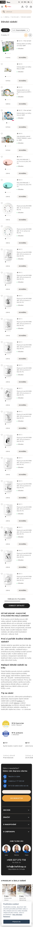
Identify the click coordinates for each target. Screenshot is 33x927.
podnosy (20, 701)
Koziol (8, 675)
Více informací (17, 914)
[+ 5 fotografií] (8, 139)
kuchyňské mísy (6, 705)
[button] (16, 30)
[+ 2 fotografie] (8, 93)
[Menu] (2, 7)
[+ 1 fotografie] (8, 46)
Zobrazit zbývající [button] (16, 605)
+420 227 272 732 (16, 860)
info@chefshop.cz (16, 866)
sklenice (16, 703)
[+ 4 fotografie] (8, 510)
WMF (2, 686)
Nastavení (6, 916)
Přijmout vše (16, 921)
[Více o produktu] (8, 70)
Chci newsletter (16, 798)
